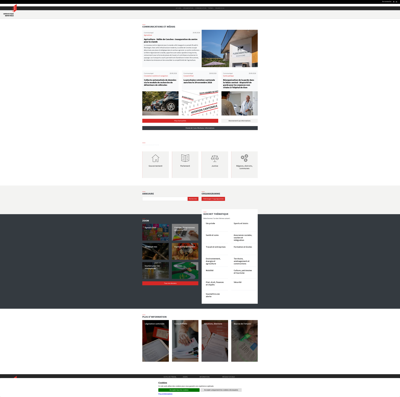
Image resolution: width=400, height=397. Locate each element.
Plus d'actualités (180, 121)
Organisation (188, 8)
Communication (200, 8)
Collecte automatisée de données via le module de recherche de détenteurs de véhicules (160, 82)
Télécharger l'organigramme (213, 199)
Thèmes (210, 8)
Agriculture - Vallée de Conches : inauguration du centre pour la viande (170, 40)
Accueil (178, 8)
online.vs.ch (219, 8)
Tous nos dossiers (170, 283)
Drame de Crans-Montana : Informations (200, 128)
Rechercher (193, 199)
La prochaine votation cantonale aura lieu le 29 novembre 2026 (199, 81)
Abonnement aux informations (240, 121)
